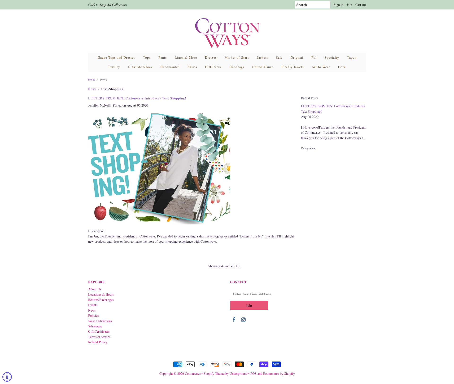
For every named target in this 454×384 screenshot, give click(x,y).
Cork (342, 67)
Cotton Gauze (262, 67)
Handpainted (170, 67)
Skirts (192, 67)
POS (253, 373)
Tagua (351, 57)
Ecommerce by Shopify (279, 373)
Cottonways (193, 373)
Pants (162, 57)
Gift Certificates (98, 331)
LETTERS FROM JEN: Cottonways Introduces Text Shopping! (137, 98)
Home (91, 79)
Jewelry (114, 67)
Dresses (211, 57)
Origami (297, 57)
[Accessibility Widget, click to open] (7, 377)
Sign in (338, 4)
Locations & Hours (101, 294)
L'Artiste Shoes (140, 67)
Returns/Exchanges (101, 299)
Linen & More (186, 57)
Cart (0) (360, 4)
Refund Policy (97, 342)
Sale (279, 57)
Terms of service (99, 337)
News (92, 89)
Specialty (332, 57)
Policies (93, 315)
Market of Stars (237, 57)
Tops (146, 57)
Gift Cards (213, 67)
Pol (314, 57)
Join (349, 4)
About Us (94, 289)
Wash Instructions (100, 321)
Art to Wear (321, 67)
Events (92, 305)
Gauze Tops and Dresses (116, 57)
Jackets (262, 57)
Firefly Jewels (292, 67)
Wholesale (95, 326)
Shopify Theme (214, 373)
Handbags (236, 67)
